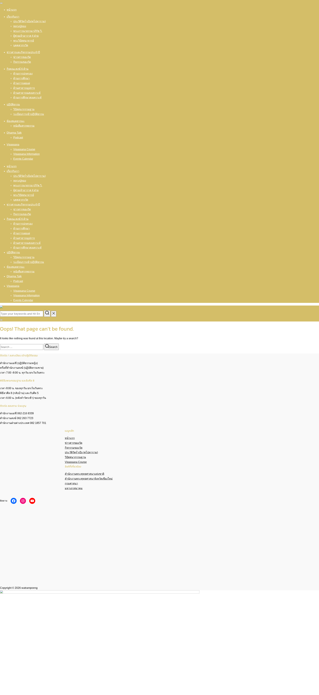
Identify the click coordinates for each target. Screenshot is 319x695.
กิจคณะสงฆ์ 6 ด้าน (17, 68)
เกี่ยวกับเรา (13, 16)
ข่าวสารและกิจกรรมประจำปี (23, 52)
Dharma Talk (14, 132)
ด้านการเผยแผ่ (21, 83)
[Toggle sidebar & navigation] (1, 319)
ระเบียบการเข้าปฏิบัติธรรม (28, 114)
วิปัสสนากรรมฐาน (23, 109)
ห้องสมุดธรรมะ (16, 121)
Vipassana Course (24, 149)
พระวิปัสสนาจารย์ (23, 40)
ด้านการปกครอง (23, 73)
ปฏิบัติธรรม (13, 104)
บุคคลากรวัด (20, 45)
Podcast (18, 137)
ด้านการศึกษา (21, 78)
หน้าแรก (12, 9)
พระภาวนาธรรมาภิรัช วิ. (27, 31)
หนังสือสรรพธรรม (24, 125)
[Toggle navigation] (1, 3)
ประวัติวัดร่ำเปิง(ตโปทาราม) (29, 21)
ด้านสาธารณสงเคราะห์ (27, 92)
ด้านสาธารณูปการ (24, 88)
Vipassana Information (26, 154)
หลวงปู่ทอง (19, 26)
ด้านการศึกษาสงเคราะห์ (27, 97)
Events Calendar (23, 158)
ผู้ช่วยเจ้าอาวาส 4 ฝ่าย (26, 35)
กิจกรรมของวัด (22, 62)
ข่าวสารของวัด (22, 57)
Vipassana (13, 144)
